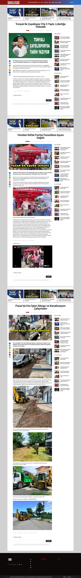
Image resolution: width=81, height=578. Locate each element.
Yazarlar (33, 563)
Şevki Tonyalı (16, 70)
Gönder (48, 100)
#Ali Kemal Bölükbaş (30, 240)
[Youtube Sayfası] (14, 564)
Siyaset (56, 2)
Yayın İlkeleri (10, 569)
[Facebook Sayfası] (8, 564)
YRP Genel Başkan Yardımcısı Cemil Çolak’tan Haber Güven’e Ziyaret (65, 55)
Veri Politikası (10, 570)
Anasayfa (9, 6)
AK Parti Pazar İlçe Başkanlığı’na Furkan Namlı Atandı (65, 68)
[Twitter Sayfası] (10, 564)
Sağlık (53, 2)
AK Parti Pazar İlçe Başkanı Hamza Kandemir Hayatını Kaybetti (65, 107)
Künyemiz (33, 567)
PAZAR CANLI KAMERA (32, 2)
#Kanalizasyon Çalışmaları (32, 532)
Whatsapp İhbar (19, 569)
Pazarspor (46, 2)
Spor (50, 2)
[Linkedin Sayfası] (16, 564)
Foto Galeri (34, 559)
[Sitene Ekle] (22, 564)
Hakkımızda (10, 568)
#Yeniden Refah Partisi (17, 240)
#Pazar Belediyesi (20, 532)
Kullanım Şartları (20, 568)
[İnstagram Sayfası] (12, 564)
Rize (39, 2)
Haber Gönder (19, 570)
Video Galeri (34, 561)
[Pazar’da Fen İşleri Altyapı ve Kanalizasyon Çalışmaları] (30, 327)
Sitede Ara (60, 561)
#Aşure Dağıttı (24, 240)
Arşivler (33, 565)
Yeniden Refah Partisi (24, 178)
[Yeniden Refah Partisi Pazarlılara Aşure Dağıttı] (30, 156)
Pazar (42, 2)
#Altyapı (25, 532)
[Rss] (18, 564)
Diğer (60, 2)
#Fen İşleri (15, 532)
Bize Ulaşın (33, 569)
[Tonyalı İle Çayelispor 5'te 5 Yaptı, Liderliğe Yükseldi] (30, 45)
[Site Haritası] (20, 564)
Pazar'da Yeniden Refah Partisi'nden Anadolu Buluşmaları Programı (64, 46)
